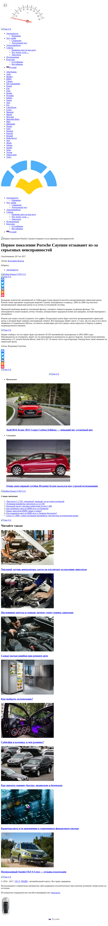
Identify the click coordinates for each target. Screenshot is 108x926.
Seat (8, 140)
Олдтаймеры (17, 62)
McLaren (10, 117)
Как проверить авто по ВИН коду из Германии (27, 508)
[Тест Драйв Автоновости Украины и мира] (51, 193)
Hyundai (10, 95)
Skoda (9, 143)
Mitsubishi (10, 124)
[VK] (54, 289)
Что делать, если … (20, 52)
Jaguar (9, 100)
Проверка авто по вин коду (24, 50)
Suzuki (9, 148)
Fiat (7, 88)
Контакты (55, 893)
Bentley (9, 76)
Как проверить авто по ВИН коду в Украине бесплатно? (31, 513)
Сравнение (16, 40)
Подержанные (12, 57)
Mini (8, 121)
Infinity (9, 98)
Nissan (9, 126)
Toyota (9, 152)
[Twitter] (54, 282)
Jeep (8, 103)
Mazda (9, 114)
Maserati (9, 112)
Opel (8, 129)
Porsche (9, 133)
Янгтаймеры (17, 64)
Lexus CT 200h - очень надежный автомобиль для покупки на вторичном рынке (42, 515)
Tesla (8, 150)
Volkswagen (11, 155)
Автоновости (12, 33)
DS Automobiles (13, 84)
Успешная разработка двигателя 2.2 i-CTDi (25, 504)
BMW (9, 79)
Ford (8, 91)
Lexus (8, 110)
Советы (9, 48)
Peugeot (9, 131)
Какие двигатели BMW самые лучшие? (24, 511)
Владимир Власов (16, 261)
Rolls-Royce (11, 138)
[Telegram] (54, 285)
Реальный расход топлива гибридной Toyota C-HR (29, 506)
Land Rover (11, 107)
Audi (8, 74)
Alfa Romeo (11, 72)
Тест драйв (11, 38)
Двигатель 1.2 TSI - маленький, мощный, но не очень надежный (35, 501)
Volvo (8, 157)
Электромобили (13, 45)
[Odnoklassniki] (54, 292)
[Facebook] (54, 279)
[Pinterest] (54, 295)
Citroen (9, 81)
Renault (9, 136)
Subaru (9, 145)
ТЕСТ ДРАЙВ (21, 881)
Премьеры (16, 36)
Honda (9, 93)
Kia (7, 105)
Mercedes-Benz (12, 119)
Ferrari (9, 86)
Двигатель (16, 55)
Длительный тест (19, 43)
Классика (10, 59)
